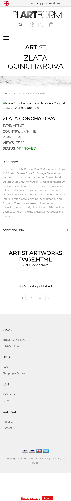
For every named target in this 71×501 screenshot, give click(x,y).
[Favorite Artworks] (42, 24)
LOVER (9, 394)
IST (7, 400)
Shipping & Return (14, 373)
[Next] (48, 298)
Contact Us (9, 427)
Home (6, 93)
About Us (8, 421)
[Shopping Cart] (51, 24)
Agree (47, 498)
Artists (18, 93)
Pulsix (35, 462)
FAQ (5, 367)
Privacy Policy (11, 345)
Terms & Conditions (14, 339)
